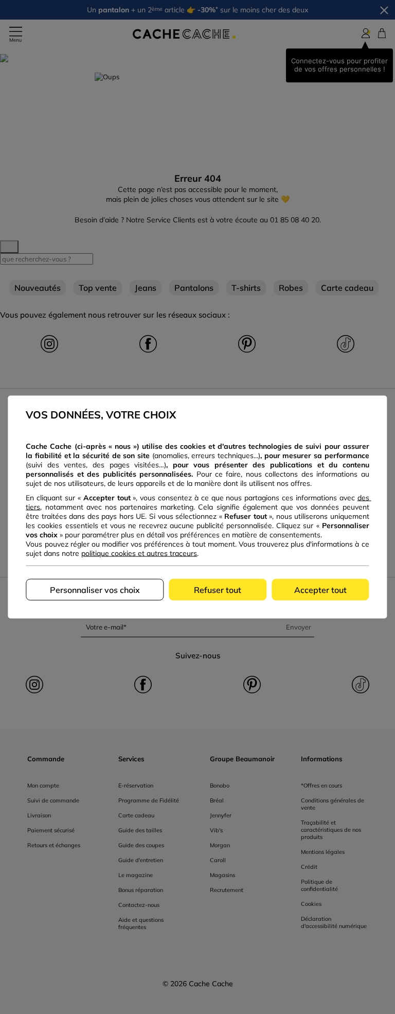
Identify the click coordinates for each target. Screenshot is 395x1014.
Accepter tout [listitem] (320, 590)
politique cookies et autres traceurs (139, 553)
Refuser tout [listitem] (217, 590)
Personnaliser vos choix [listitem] (95, 590)
